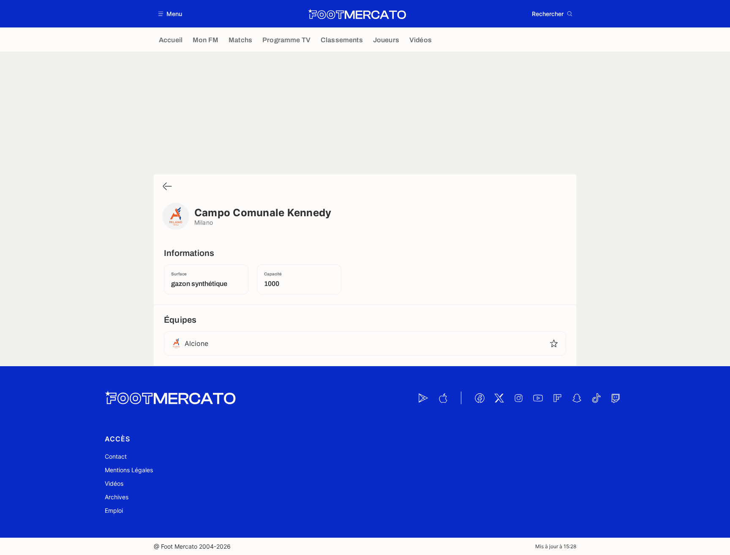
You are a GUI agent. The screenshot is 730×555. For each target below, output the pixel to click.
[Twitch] (615, 398)
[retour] (167, 187)
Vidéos (114, 483)
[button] (170, 14)
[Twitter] (499, 398)
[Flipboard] (557, 398)
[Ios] (442, 398)
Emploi (114, 510)
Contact (116, 456)
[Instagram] (518, 398)
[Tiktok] (596, 398)
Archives (116, 497)
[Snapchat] (576, 398)
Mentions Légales (129, 469)
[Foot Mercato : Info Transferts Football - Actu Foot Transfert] (357, 14)
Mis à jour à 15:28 (555, 546)
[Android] (423, 398)
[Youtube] (537, 398)
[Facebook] (479, 398)
